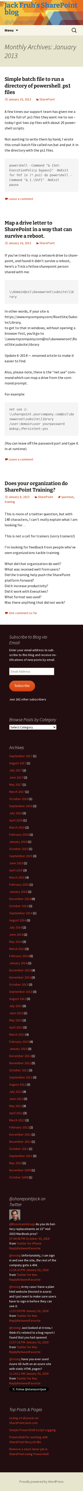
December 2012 (20, 1056)
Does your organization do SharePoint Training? (36, 486)
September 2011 (20, 1156)
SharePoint (47, 99)
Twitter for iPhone (29, 1243)
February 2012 (19, 1127)
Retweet (23, 1248)
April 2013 (16, 1027)
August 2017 (17, 763)
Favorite (35, 1248)
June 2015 (16, 863)
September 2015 (20, 856)
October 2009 (18, 1177)
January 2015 (18, 892)
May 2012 (15, 1106)
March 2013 (17, 1034)
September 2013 (20, 992)
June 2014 (16, 934)
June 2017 (16, 777)
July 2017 (15, 770)
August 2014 (17, 920)
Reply (13, 1248)
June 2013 (16, 1013)
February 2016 (19, 834)
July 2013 (15, 1006)
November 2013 (20, 977)
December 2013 (20, 970)
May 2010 (15, 1163)
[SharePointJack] (14, 1215)
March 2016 (17, 827)
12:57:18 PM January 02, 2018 (29, 1342)
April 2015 (16, 870)
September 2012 (20, 1077)
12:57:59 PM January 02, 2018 (29, 1311)
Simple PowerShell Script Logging (32, 1430)
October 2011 (18, 1149)
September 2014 (20, 913)
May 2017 (15, 784)
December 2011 (20, 1134)
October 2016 (18, 799)
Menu (9, 30)
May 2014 (15, 942)
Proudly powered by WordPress (41, 1481)
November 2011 (20, 1141)
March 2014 (17, 949)
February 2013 (19, 1042)
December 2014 (20, 899)
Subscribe (22, 685)
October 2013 (18, 984)
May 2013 (15, 1020)
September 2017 (20, 756)
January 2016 (18, 842)
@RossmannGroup (22, 1224)
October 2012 (18, 1070)
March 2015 (17, 877)
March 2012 (17, 1120)
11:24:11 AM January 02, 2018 (29, 1373)
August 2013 (17, 999)
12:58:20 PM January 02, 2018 (29, 1270)
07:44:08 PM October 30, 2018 (29, 1238)
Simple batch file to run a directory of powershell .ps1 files (38, 85)
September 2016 (20, 806)
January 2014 (18, 963)
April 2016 (16, 820)
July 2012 (15, 1092)
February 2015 (19, 884)
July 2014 (15, 927)
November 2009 (20, 1170)
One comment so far (23, 613)
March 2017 (17, 792)
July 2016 (15, 813)
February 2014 (19, 956)
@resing (15, 1255)
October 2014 (18, 906)
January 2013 (18, 1049)
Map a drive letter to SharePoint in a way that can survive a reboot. (38, 229)
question (67, 497)
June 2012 (16, 1099)
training (10, 502)
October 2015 (18, 849)
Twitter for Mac (27, 1275)
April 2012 (16, 1113)
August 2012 (17, 1084)
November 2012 (20, 1063)
